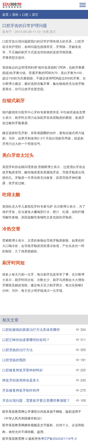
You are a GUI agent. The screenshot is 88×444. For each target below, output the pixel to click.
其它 (35, 14)
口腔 (25, 14)
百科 (15, 14)
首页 (5, 14)
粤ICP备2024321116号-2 (59, 438)
